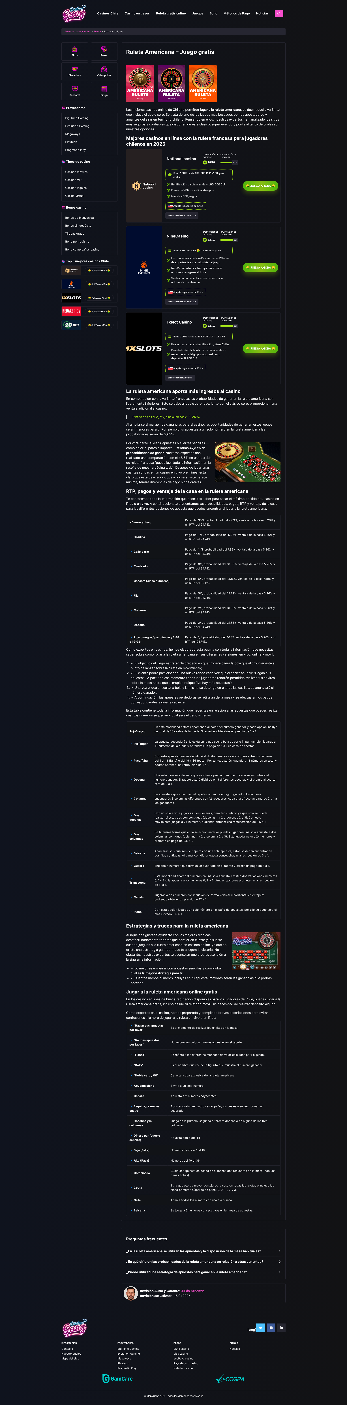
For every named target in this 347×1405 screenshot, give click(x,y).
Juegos (197, 13)
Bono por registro (77, 241)
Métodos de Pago (237, 13)
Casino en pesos (137, 13)
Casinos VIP (73, 180)
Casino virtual (74, 196)
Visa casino (181, 1353)
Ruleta (97, 31)
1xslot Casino (179, 322)
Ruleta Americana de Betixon (203, 78)
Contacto (67, 1348)
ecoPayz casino (183, 1358)
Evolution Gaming (77, 126)
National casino (181, 158)
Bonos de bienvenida (79, 217)
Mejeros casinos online (78, 31)
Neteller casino (183, 1368)
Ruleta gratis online (171, 13)
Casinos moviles (76, 172)
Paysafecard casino (186, 1363)
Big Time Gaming (77, 118)
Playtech (71, 142)
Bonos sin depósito (78, 225)
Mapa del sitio (70, 1358)
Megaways (72, 134)
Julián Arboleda (193, 1291)
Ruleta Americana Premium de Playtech (171, 80)
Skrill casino (181, 1348)
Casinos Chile (107, 13)
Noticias (262, 13)
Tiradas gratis (74, 233)
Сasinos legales (76, 188)
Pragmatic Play (75, 150)
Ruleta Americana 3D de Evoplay (140, 78)
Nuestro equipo (71, 1353)
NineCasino (178, 236)
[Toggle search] (279, 13)
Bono (213, 13)
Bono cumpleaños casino (82, 249)
